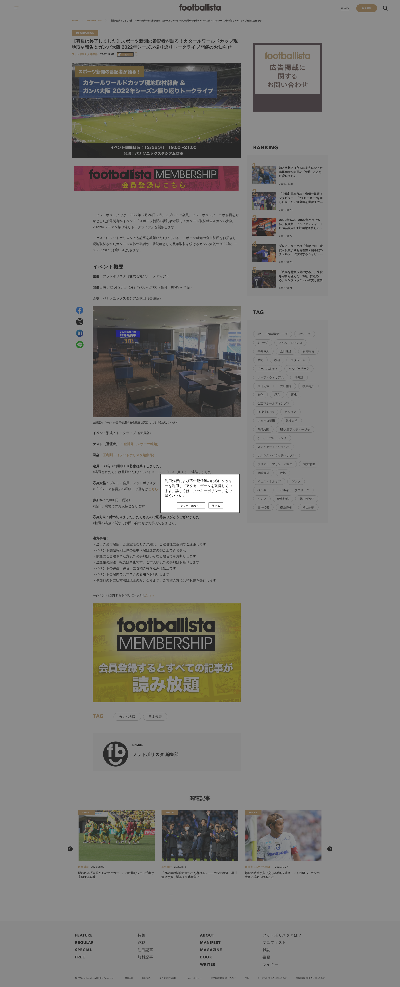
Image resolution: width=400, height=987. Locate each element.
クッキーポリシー (191, 506)
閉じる (216, 506)
